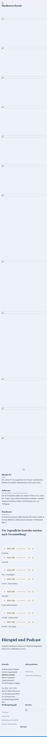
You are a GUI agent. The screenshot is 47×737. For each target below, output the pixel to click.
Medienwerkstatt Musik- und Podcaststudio (23, 11)
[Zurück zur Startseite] (12, 5)
